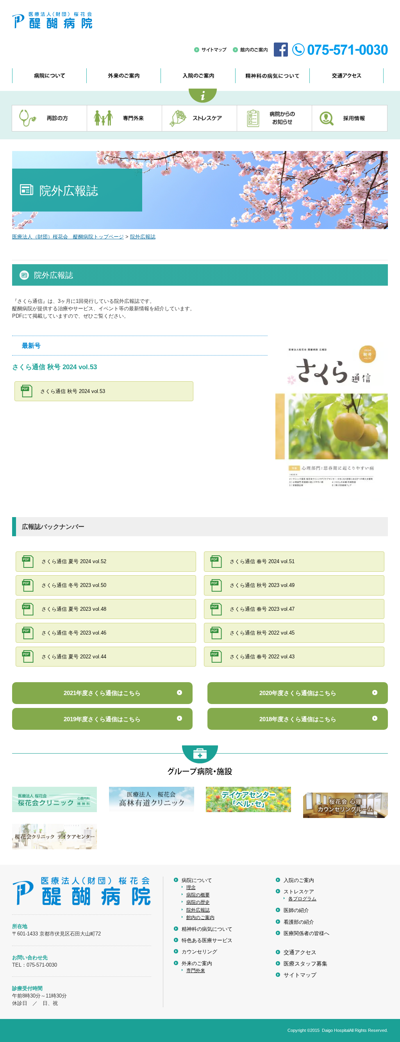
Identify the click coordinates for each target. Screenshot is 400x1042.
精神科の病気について (207, 929)
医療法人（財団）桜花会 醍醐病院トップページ (68, 237)
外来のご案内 (197, 963)
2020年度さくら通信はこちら (297, 693)
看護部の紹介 (299, 922)
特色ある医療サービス (207, 940)
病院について (197, 880)
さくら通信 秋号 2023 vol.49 (262, 585)
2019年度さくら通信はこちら (102, 719)
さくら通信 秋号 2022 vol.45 (262, 633)
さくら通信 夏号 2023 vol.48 (73, 609)
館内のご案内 (200, 917)
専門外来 (195, 970)
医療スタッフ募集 (305, 964)
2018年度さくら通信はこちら (297, 719)
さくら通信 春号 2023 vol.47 (262, 609)
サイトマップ (300, 975)
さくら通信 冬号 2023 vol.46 (73, 633)
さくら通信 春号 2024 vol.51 (262, 561)
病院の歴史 (198, 902)
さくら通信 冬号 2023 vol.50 (73, 585)
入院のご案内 (299, 880)
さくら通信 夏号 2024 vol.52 (73, 561)
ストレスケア (299, 891)
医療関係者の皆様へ (306, 933)
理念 (191, 887)
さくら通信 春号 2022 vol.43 (262, 657)
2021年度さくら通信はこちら (102, 693)
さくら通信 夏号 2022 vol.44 (73, 657)
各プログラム (302, 898)
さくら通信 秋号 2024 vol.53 (72, 391)
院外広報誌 (142, 237)
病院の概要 (198, 895)
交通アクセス (300, 952)
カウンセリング (199, 952)
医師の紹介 (296, 910)
